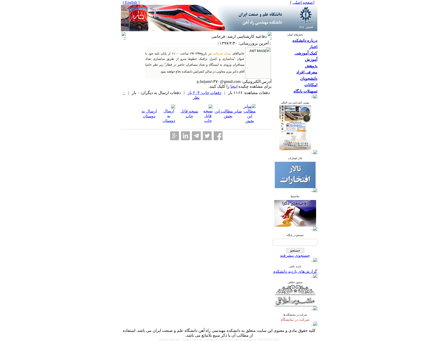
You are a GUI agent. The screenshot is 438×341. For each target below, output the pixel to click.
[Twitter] (207, 135)
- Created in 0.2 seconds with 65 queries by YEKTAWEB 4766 (241, 339)
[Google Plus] (174, 135)
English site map (192, 339)
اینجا (234, 86)
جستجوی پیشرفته (295, 255)
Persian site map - (170, 339)
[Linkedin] (185, 135)
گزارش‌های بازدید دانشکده (295, 271)
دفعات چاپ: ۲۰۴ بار (204, 93)
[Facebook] (218, 135)
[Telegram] (196, 135)
